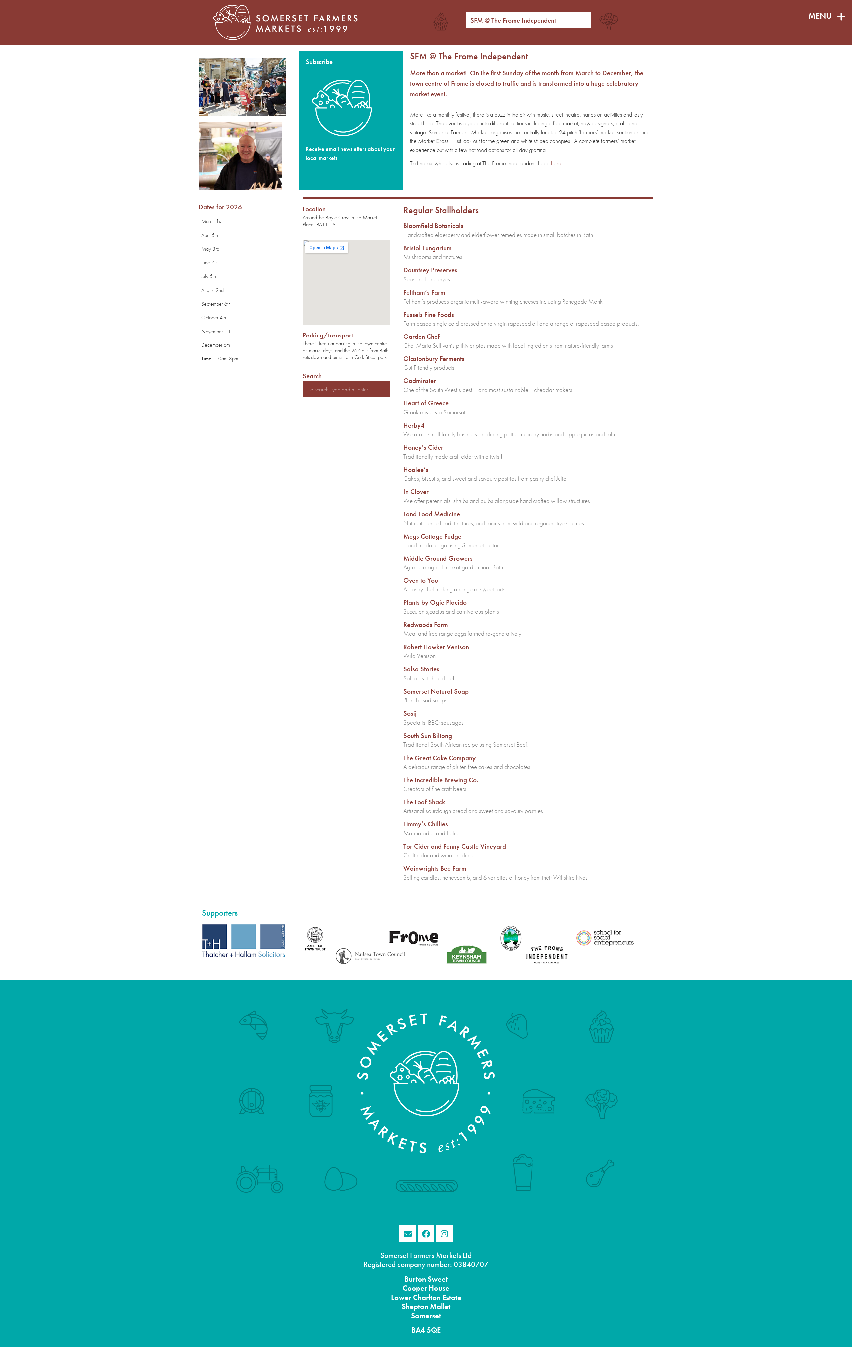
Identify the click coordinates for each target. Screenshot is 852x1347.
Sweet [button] (437, 1279)
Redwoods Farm (425, 624)
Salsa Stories (421, 668)
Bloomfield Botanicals (433, 225)
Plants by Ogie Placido (435, 602)
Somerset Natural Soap (436, 691)
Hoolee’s (415, 469)
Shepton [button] (415, 1306)
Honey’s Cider (423, 447)
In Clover (416, 491)
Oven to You (420, 580)
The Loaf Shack (424, 801)
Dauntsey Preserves (430, 269)
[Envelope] (407, 1233)
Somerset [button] (426, 1316)
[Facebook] (426, 1233)
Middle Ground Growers (438, 558)
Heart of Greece (426, 402)
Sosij (410, 713)
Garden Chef (421, 336)
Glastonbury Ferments (433, 358)
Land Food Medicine (431, 513)
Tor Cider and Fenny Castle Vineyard (454, 846)
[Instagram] (444, 1233)
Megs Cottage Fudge (432, 536)
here (556, 163)
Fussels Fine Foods (428, 314)
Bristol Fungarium (427, 247)
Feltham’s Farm (424, 292)
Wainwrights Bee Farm (434, 868)
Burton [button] (415, 1279)
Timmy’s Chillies (425, 823)
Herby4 (414, 425)
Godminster (419, 380)
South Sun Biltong (427, 735)
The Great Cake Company (439, 757)
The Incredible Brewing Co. (440, 779)
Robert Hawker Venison (436, 646)
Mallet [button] (439, 1306)
